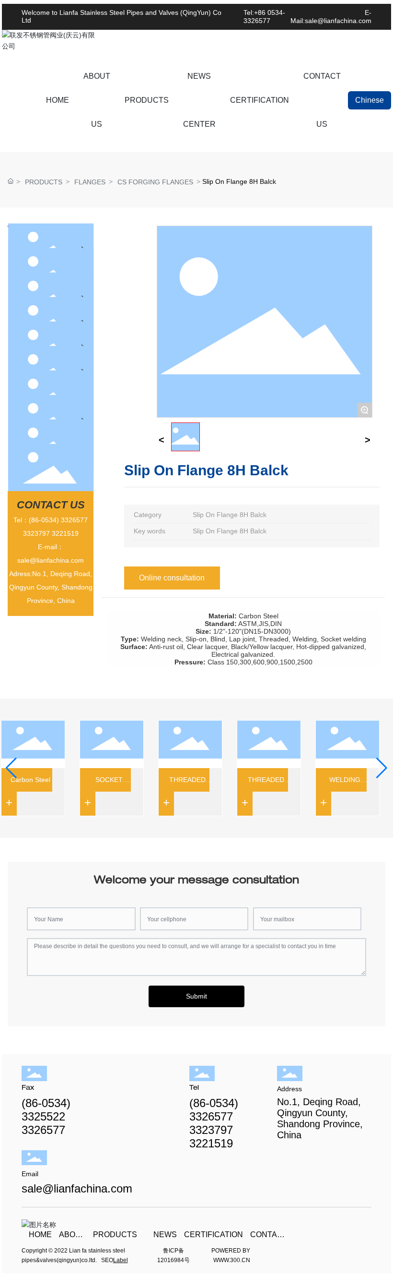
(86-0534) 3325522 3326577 (46, 1116)
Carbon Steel (24, 779)
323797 (38, 533)
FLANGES (89, 182)
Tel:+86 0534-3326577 (264, 16)
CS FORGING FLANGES (155, 182)
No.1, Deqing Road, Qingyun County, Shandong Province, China (320, 1118)
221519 (67, 533)
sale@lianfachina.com (50, 560)
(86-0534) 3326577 (58, 520)
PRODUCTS (43, 182)
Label (120, 1260)
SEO (107, 1260)
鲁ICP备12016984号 (173, 1255)
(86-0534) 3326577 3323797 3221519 (213, 1123)
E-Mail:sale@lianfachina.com (330, 16)
